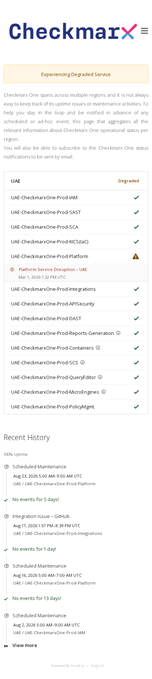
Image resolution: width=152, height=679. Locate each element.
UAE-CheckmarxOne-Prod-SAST (46, 212)
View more (25, 645)
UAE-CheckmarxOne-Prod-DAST (46, 318)
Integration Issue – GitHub (41, 516)
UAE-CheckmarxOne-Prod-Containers (52, 347)
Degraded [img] (128, 180)
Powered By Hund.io (67, 665)
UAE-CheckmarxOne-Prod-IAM (44, 197)
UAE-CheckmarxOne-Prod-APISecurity (52, 303)
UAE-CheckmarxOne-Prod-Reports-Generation (62, 333)
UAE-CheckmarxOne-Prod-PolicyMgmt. (53, 406)
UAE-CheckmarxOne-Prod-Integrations (53, 289)
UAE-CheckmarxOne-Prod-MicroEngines (55, 392)
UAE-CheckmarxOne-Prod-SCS (44, 362)
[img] (135, 197)
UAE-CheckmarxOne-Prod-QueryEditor (53, 377)
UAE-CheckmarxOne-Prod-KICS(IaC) (49, 241)
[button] (144, 31)
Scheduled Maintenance (39, 466)
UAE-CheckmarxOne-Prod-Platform (49, 256)
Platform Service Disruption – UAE (53, 269)
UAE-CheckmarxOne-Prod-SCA (44, 227)
